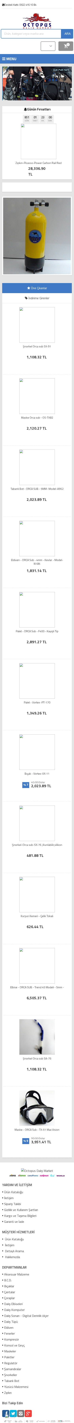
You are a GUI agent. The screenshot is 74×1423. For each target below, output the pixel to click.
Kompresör (11, 1339)
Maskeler (10, 1351)
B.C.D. (8, 1280)
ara (68, 33)
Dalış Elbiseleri (13, 1303)
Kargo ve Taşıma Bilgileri (20, 1215)
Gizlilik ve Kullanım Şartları (21, 1209)
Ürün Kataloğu (13, 1192)
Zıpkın (8, 1392)
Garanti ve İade (14, 1221)
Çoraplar (9, 1298)
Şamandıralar (12, 1369)
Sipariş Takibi (12, 1203)
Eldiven (8, 1327)
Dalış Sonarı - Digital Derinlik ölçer (26, 1315)
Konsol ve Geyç (14, 1345)
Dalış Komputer (14, 1309)
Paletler (9, 1357)
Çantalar (9, 1292)
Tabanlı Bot (11, 1380)
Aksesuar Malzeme (16, 1274)
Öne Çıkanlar (38, 288)
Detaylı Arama (14, 1251)
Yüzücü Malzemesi (16, 1386)
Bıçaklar (9, 1286)
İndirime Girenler (38, 298)
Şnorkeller (10, 1375)
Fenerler (9, 1333)
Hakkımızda (12, 1257)
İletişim (9, 1198)
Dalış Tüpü (11, 1321)
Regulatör (10, 1363)
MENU (4, 59)
